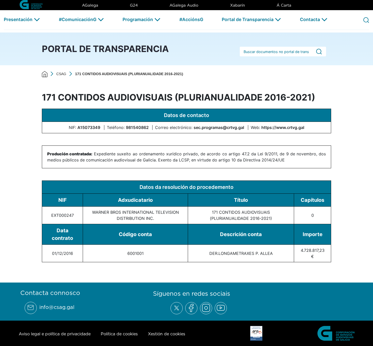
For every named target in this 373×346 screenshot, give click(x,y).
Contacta (310, 19)
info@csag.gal (56, 307)
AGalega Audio (183, 5)
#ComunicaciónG (77, 19)
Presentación (18, 19)
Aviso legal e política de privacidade (55, 334)
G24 (134, 5)
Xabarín (237, 5)
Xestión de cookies (166, 334)
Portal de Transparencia (248, 19)
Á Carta (284, 5)
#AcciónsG (191, 19)
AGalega (90, 5)
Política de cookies (119, 334)
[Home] (44, 74)
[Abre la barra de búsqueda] (366, 19)
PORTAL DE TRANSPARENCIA (105, 48)
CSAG (61, 74)
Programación (138, 19)
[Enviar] (319, 51)
